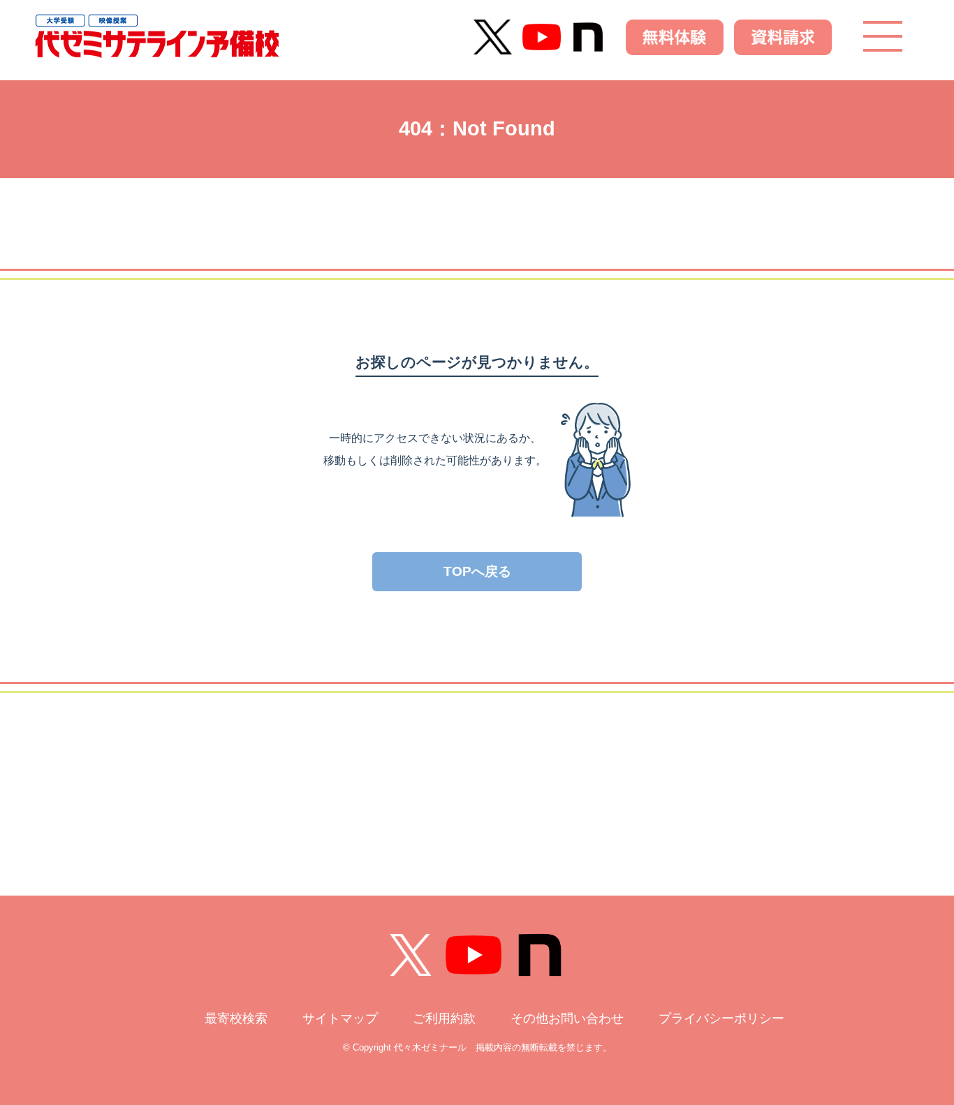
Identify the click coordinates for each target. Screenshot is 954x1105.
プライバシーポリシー (721, 1018)
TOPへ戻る (477, 571)
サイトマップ (340, 1018)
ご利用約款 (444, 1018)
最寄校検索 (236, 1018)
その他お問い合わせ (567, 1018)
